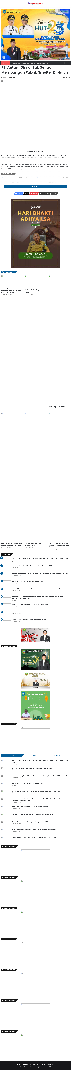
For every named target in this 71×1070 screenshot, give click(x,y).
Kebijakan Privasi (40, 1067)
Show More (35, 186)
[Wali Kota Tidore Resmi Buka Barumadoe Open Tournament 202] (6, 568)
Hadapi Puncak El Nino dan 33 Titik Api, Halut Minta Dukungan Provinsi (34, 829)
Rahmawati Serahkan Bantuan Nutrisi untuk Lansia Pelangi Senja (32, 612)
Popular (34, 755)
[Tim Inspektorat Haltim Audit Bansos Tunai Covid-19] (35, 477)
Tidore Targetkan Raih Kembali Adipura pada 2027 (28, 581)
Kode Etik (48, 1067)
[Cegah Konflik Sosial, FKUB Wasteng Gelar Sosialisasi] (59, 340)
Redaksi (26, 1067)
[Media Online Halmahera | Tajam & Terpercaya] (35, 3)
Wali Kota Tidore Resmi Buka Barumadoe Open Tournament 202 (32, 566)
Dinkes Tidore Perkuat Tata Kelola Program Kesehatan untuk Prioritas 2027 (36, 589)
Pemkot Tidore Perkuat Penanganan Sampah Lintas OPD (30, 620)
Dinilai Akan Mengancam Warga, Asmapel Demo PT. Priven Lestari (11, 544)
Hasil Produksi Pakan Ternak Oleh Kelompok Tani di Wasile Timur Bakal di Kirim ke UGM (11, 290)
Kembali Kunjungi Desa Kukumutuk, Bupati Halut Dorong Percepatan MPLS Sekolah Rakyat (40, 573)
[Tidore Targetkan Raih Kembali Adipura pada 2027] (6, 583)
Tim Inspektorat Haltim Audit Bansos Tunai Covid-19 (34, 544)
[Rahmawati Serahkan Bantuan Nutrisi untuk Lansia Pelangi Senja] (6, 614)
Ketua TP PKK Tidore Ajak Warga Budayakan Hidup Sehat (30, 604)
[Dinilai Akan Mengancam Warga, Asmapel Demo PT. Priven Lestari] (11, 477)
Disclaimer (32, 1067)
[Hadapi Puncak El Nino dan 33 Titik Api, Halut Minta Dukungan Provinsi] (6, 832)
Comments (57, 755)
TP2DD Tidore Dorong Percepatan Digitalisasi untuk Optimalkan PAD (29, 63)
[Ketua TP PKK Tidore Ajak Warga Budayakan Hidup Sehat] (6, 606)
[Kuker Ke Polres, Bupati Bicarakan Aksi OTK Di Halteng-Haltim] (35, 281)
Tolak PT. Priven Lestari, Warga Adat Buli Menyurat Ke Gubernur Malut (59, 545)
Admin (4, 77)
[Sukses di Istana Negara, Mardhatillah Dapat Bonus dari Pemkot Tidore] (6, 839)
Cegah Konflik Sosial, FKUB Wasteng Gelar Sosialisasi (57, 407)
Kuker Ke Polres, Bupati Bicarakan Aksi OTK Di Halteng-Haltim (35, 290)
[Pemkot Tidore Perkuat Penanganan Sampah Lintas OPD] (6, 622)
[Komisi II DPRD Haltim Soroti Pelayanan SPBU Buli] (6, 179)
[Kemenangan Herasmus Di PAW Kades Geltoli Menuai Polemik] (41, 179)
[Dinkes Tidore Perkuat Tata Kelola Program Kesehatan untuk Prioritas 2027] (6, 591)
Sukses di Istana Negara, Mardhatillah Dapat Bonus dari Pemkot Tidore (34, 837)
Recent (12, 755)
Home (21, 1067)
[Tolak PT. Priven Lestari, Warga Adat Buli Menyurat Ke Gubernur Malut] (59, 477)
